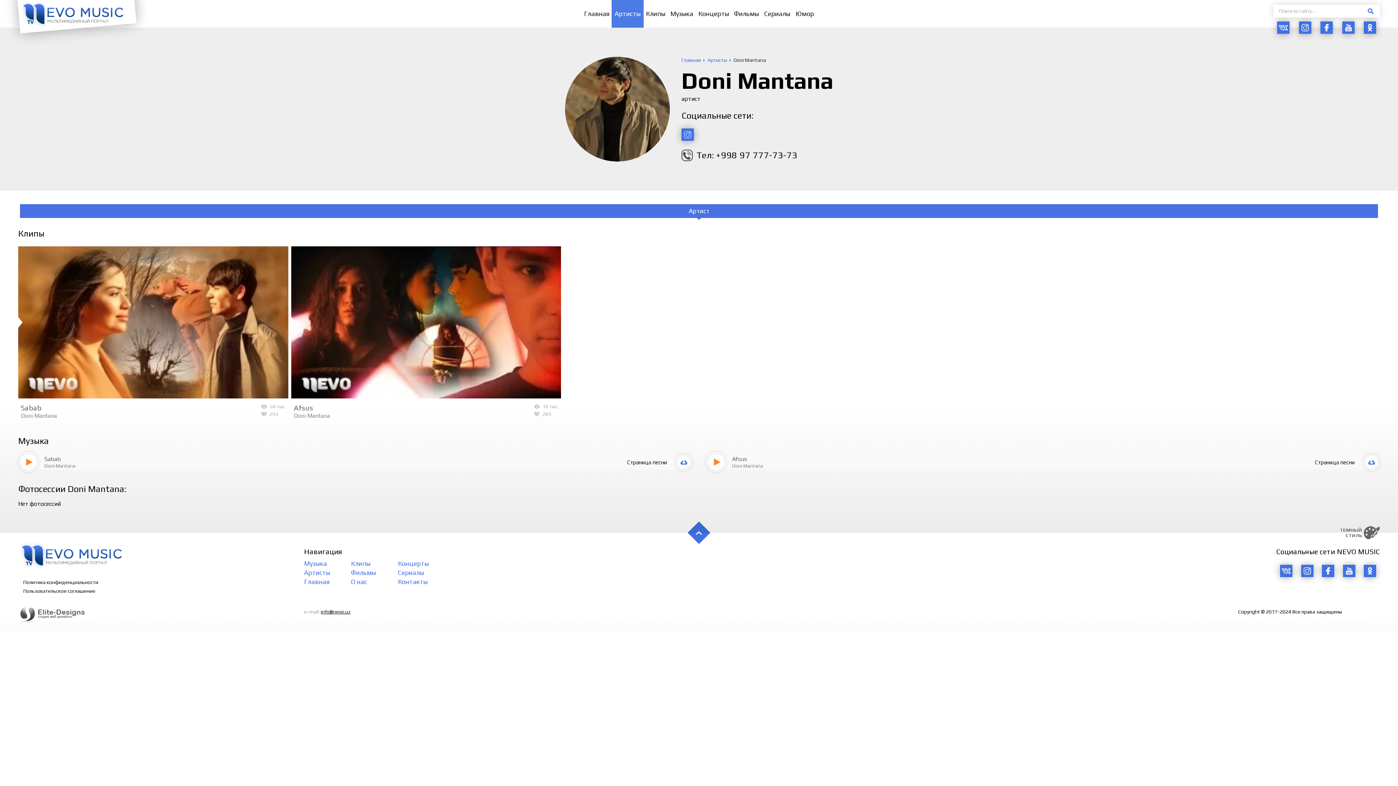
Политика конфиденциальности (60, 582)
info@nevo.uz (336, 612)
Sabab (31, 408)
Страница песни (647, 462)
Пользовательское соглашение (59, 591)
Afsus (303, 408)
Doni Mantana (39, 415)
